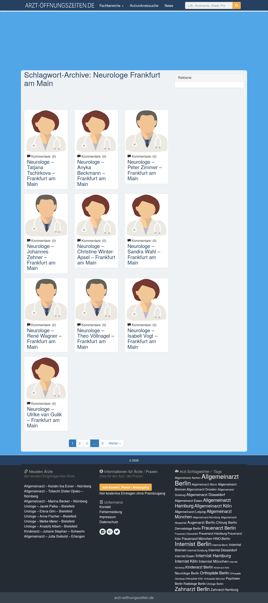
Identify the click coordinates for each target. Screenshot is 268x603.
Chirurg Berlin (226, 522)
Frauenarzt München (197, 538)
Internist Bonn (220, 545)
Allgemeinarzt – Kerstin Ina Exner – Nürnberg (57, 486)
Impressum (107, 516)
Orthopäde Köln (194, 578)
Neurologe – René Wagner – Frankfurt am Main (44, 338)
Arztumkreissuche (144, 5)
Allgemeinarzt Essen (188, 500)
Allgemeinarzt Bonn (204, 484)
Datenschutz (108, 521)
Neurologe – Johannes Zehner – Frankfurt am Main (41, 257)
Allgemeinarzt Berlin (207, 479)
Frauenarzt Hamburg (213, 533)
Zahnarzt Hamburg (224, 589)
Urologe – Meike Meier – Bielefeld (49, 521)
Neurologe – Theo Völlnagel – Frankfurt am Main (95, 338)
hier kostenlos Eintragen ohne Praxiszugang (132, 493)
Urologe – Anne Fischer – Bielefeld (50, 516)
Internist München (214, 561)
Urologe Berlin (214, 584)
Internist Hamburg (213, 555)
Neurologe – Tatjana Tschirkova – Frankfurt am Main (41, 172)
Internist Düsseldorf (222, 550)
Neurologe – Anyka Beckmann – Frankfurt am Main (91, 172)
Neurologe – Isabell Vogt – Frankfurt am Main (142, 338)
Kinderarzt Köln (221, 567)
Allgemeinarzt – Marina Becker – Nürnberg (55, 501)
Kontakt (105, 506)
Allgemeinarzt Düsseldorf (205, 494)
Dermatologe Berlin (188, 528)
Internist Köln (186, 561)
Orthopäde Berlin (214, 572)
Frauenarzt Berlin (219, 527)
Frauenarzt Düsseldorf (186, 533)
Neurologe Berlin (187, 573)
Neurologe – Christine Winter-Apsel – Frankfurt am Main (96, 254)
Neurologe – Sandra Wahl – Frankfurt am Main (144, 254)
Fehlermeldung (110, 511)
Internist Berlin (193, 543)
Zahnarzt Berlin (192, 588)
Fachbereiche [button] (109, 5)
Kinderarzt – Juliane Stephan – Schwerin (54, 531)
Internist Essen (185, 556)
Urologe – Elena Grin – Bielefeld (48, 511)
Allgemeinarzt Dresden (202, 489)
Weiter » (115, 443)
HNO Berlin (221, 538)
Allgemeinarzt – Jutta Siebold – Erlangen (54, 536)
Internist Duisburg (197, 550)
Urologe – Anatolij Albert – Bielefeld (50, 526)
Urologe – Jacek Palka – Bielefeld (49, 506)
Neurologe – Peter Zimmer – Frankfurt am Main (145, 170)
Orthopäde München (214, 578)
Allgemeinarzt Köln (213, 505)
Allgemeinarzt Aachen (188, 478)
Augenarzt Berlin (201, 522)
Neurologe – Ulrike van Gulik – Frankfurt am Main (44, 417)
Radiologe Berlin (194, 583)
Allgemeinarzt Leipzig (190, 511)
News (169, 5)
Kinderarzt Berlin (199, 567)
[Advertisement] (134, 40)
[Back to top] (258, 595)
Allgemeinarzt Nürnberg (206, 517)
